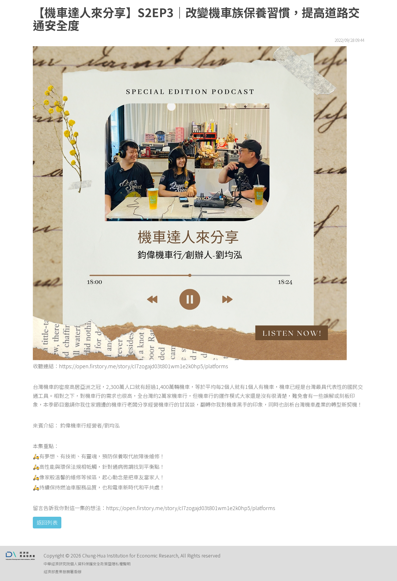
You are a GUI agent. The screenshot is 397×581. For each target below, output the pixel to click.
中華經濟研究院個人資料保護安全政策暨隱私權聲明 (87, 563)
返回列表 (47, 522)
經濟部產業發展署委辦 (62, 571)
